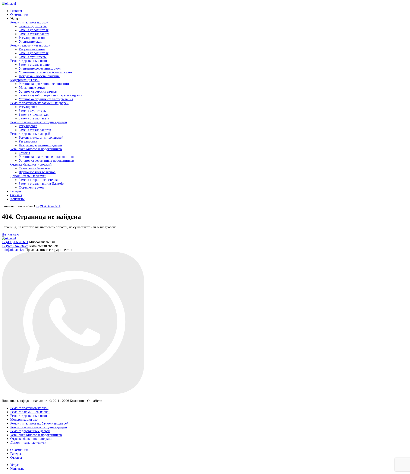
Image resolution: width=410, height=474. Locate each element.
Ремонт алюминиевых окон (30, 45)
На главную (10, 234)
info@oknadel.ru (13, 250)
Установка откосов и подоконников (36, 149)
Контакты (17, 199)
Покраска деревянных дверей (40, 145)
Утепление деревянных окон (40, 68)
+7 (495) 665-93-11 (15, 242)
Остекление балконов (34, 168)
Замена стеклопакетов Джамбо (41, 183)
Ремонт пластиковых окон (29, 22)
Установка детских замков (38, 91)
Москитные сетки (32, 87)
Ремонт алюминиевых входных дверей (38, 122)
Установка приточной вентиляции (44, 84)
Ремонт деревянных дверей (30, 133)
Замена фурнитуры (33, 26)
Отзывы (16, 195)
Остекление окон (31, 187)
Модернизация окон (25, 80)
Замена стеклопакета (34, 34)
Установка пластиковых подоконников (47, 156)
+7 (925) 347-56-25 (15, 246)
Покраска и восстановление (39, 76)
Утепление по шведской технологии (45, 72)
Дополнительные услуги (28, 176)
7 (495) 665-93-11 (48, 206)
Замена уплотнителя (33, 30)
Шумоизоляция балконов (37, 172)
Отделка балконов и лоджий (31, 164)
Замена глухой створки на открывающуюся (50, 95)
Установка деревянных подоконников (46, 160)
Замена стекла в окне (34, 64)
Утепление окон (30, 41)
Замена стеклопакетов (35, 130)
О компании (19, 14)
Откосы (24, 153)
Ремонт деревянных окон (28, 61)
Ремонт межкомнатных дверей (41, 137)
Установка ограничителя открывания (46, 99)
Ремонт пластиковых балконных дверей (39, 103)
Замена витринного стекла (38, 180)
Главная (16, 11)
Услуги (15, 465)
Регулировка (28, 107)
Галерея (16, 191)
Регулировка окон (32, 37)
